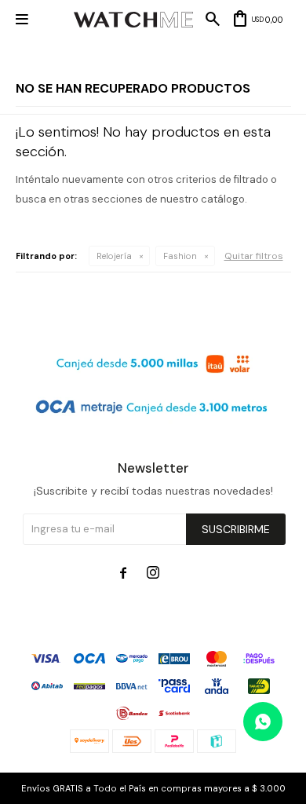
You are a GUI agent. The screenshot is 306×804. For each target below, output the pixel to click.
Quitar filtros (253, 256)
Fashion (180, 255)
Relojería (114, 255)
